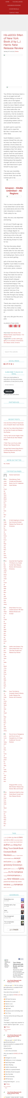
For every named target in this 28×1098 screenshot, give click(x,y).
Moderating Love (9, 899)
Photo (8, 1027)
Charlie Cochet (19, 855)
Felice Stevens (14, 861)
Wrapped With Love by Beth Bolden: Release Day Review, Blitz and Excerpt (16, 786)
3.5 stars (14, 837)
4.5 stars (6, 840)
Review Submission (14, 475)
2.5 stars (13, 338)
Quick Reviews (17, 334)
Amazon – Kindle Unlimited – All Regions (14, 191)
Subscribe (9, 391)
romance (17, 342)
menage (5, 875)
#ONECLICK (17, 995)
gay (21, 338)
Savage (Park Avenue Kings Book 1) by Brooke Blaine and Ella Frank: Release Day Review (13, 450)
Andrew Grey (6, 842)
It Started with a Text (10, 905)
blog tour (18, 845)
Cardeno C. (14, 855)
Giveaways (17, 865)
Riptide (12, 884)
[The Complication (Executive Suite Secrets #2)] (22, 925)
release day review (16, 881)
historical (12, 868)
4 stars (20, 837)
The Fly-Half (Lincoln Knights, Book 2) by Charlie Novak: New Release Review (13, 437)
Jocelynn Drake (8, 917)
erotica (12, 858)
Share (6, 1030)
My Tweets (7, 463)
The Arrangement (9, 916)
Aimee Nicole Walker (18, 840)
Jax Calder (7, 900)
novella (21, 879)
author (18, 338)
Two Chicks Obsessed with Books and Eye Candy (14, 981)
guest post (7, 868)
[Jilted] (22, 914)
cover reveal (7, 858)
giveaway (8, 865)
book (16, 848)
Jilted (5, 910)
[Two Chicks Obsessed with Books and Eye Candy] (7, 963)
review (12, 342)
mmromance (19, 340)
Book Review (14, 332)
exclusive (7, 862)
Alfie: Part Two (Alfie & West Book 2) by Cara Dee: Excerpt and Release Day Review (13, 430)
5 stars (11, 840)
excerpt (17, 858)
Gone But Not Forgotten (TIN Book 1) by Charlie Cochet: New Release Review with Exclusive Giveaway (16, 565)
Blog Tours (8, 848)
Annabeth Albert (12, 842)
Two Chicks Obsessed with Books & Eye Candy (14, 22)
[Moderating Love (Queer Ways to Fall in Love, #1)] (22, 902)
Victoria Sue (8, 887)
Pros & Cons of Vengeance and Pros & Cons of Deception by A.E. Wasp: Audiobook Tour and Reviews (16, 738)
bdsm (11, 845)
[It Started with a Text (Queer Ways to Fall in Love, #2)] (22, 908)
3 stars (9, 837)
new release (7, 342)
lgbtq (5, 340)
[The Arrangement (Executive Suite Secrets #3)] (22, 919)
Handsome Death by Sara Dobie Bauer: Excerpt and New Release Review (16, 794)
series (5, 887)
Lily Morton (6, 872)
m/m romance (11, 340)
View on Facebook (7, 1029)
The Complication (9, 922)
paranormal (7, 881)
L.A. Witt (16, 868)
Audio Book (19, 842)
